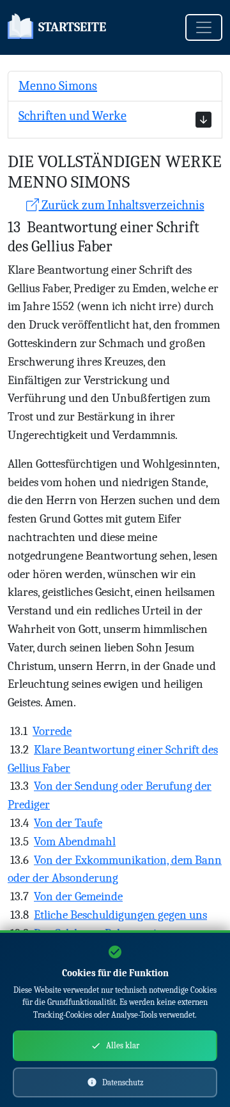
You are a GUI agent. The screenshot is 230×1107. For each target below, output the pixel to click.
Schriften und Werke (72, 115)
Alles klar (122, 1045)
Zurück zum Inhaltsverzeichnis (121, 205)
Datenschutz (123, 1082)
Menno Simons (58, 85)
